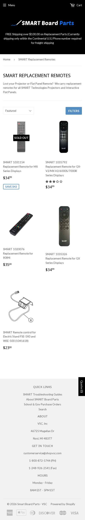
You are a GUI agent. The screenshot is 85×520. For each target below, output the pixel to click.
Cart (79, 5)
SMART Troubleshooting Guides (42, 394)
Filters (73, 111)
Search (43, 409)
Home (6, 59)
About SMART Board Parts (42, 399)
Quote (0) (82, 386)
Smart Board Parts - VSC (32, 504)
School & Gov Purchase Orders (42, 404)
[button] (54, 181)
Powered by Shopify (63, 504)
